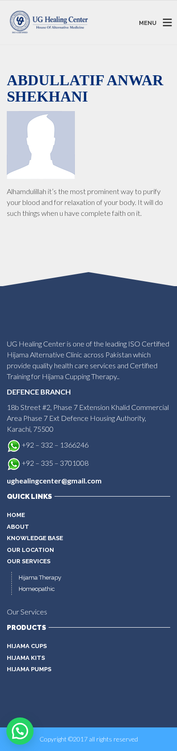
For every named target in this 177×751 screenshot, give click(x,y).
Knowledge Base (35, 538)
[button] (20, 731)
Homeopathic (37, 588)
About (18, 526)
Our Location (30, 549)
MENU (148, 22)
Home (16, 515)
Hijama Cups (27, 646)
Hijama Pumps (29, 669)
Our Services (28, 561)
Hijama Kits (26, 657)
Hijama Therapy (40, 577)
